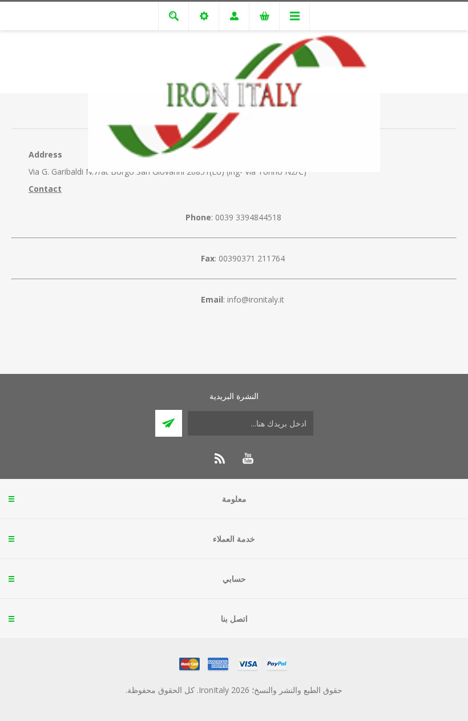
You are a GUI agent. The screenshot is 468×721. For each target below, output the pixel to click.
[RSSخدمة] (220, 458)
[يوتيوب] (248, 458)
